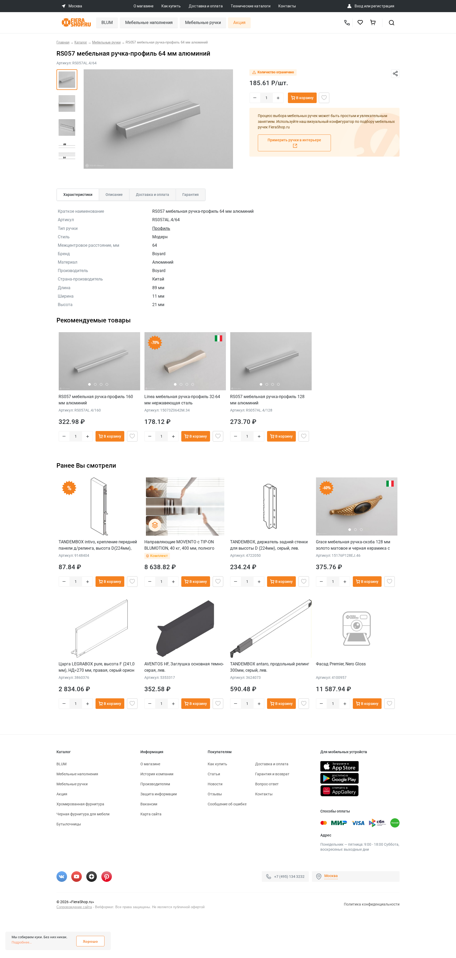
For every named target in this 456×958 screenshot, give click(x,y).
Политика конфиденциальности (372, 904)
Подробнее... (22, 942)
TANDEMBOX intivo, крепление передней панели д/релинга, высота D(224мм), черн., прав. (98, 545)
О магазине (144, 6)
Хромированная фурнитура (80, 804)
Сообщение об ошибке (227, 804)
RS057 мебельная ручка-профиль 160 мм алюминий (96, 399)
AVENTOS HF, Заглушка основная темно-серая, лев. (184, 667)
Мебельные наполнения (149, 22)
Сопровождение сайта (74, 907)
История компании (156, 774)
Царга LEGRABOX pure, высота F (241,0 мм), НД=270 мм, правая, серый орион (97, 667)
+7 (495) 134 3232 (289, 876)
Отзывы (215, 794)
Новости (215, 784)
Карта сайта (151, 814)
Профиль (161, 228)
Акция (239, 22)
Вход (359, 6)
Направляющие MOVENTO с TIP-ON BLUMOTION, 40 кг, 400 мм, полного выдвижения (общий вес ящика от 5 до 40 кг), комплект (183, 545)
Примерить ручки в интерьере (294, 140)
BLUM (107, 22)
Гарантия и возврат (272, 774)
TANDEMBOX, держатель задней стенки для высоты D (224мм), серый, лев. (269, 545)
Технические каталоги (250, 6)
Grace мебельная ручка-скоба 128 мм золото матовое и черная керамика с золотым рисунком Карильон (353, 545)
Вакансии (148, 804)
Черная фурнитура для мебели (83, 814)
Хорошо (90, 941)
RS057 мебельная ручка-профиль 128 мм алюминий (267, 399)
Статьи (214, 774)
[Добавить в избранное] (324, 98)
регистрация (382, 6)
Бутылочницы (68, 824)
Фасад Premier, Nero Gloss (341, 663)
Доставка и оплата (206, 6)
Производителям (155, 784)
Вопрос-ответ (267, 784)
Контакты (287, 6)
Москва (331, 876)
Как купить (171, 6)
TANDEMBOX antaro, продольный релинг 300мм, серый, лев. (269, 667)
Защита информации (158, 794)
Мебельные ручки (203, 22)
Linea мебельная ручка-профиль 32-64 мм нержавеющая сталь (182, 399)
